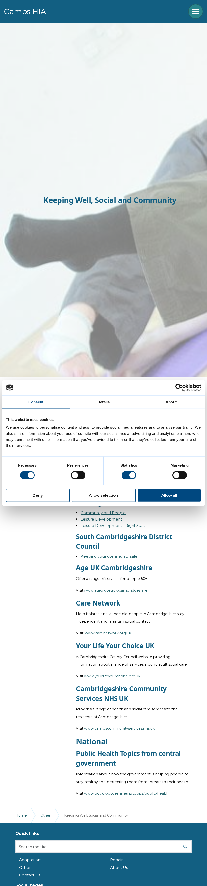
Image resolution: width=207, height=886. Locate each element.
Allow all (169, 495)
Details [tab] (103, 402)
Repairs (117, 860)
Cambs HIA (25, 11)
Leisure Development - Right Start (113, 525)
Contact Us (29, 875)
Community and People (103, 512)
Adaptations (30, 860)
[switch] (78, 475)
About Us (119, 867)
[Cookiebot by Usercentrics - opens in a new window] (179, 387)
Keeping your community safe (109, 556)
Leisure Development (101, 519)
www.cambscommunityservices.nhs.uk (119, 728)
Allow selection (103, 495)
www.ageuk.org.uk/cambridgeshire (115, 590)
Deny (38, 495)
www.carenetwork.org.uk (108, 633)
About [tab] (171, 402)
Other (24, 867)
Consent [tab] (35, 402)
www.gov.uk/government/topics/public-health (126, 793)
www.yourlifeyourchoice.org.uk (112, 676)
